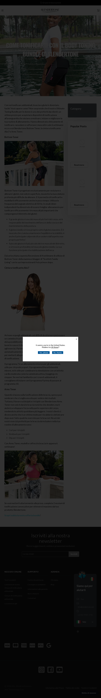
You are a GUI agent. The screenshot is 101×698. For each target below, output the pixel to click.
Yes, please (43, 352)
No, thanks (57, 352)
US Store (54, 347)
